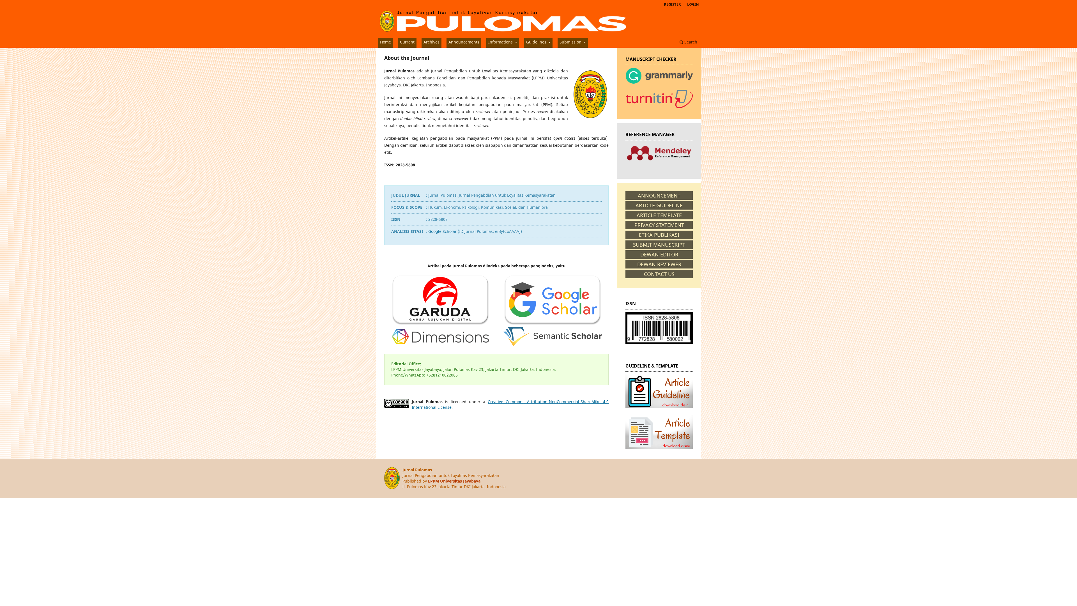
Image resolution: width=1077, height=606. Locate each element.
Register (672, 4)
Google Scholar (442, 231)
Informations (501, 42)
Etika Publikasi (659, 234)
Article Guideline (659, 205)
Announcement (659, 195)
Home (385, 42)
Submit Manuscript (659, 244)
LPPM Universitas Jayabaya (454, 481)
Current (407, 42)
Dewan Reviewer (659, 264)
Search (690, 42)
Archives (431, 42)
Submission (571, 42)
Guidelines (536, 42)
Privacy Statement (659, 225)
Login (693, 4)
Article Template (659, 215)
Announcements (463, 42)
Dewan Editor (659, 254)
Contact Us (659, 274)
